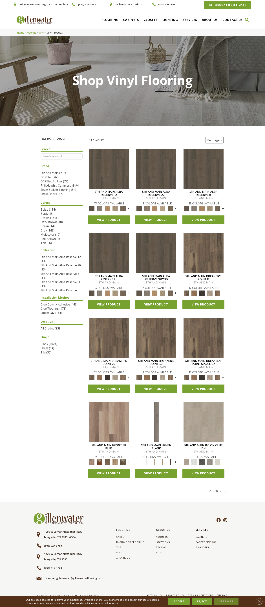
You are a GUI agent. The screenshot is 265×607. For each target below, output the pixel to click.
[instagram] (224, 520)
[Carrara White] (194, 462)
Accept (179, 601)
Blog (159, 552)
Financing (202, 547)
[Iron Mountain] (202, 292)
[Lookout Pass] (209, 292)
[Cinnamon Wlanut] (123, 462)
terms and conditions (82, 603)
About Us (210, 20)
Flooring (109, 20)
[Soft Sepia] (162, 462)
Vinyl (41, 32)
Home (20, 32)
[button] (248, 19)
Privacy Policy (175, 595)
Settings (226, 601)
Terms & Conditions (200, 595)
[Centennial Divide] (115, 462)
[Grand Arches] (194, 292)
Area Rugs (123, 557)
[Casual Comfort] (107, 462)
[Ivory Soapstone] (217, 462)
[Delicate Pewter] (146, 462)
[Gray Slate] (209, 462)
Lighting (170, 20)
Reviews (161, 547)
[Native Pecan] (123, 208)
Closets (150, 20)
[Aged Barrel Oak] (109, 168)
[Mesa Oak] (115, 208)
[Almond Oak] (109, 422)
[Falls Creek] (204, 253)
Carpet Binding (206, 542)
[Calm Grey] (156, 422)
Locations (163, 542)
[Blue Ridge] (99, 208)
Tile (118, 547)
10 (224, 491)
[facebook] (218, 520)
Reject (202, 601)
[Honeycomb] (107, 208)
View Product (109, 220)
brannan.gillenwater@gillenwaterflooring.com (74, 578)
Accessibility (154, 595)
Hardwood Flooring (130, 542)
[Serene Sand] (154, 462)
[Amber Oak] (99, 462)
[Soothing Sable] (170, 462)
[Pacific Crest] (217, 292)
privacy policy (52, 603)
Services (190, 20)
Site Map (222, 595)
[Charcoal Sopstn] (202, 462)
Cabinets (131, 20)
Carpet (121, 536)
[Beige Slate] (204, 422)
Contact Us (232, 20)
